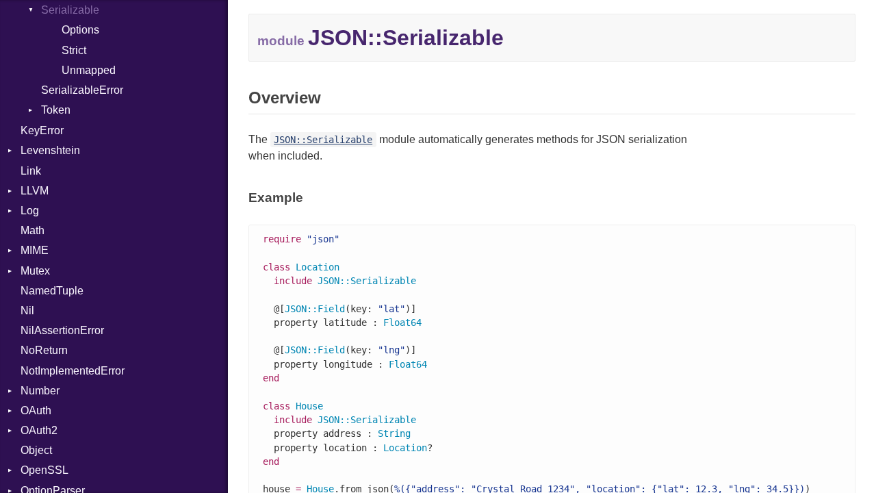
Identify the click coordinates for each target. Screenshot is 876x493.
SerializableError (82, 90)
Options (80, 30)
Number (40, 390)
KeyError (42, 130)
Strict (74, 50)
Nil (27, 310)
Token (55, 110)
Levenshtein (50, 150)
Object (36, 450)
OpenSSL (44, 470)
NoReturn (44, 350)
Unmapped (89, 70)
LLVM (35, 191)
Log (30, 210)
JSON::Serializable (323, 139)
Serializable (70, 10)
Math (32, 230)
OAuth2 (39, 430)
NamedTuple (52, 290)
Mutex (35, 271)
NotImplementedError (73, 371)
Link (31, 171)
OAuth (36, 410)
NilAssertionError (62, 330)
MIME (35, 250)
